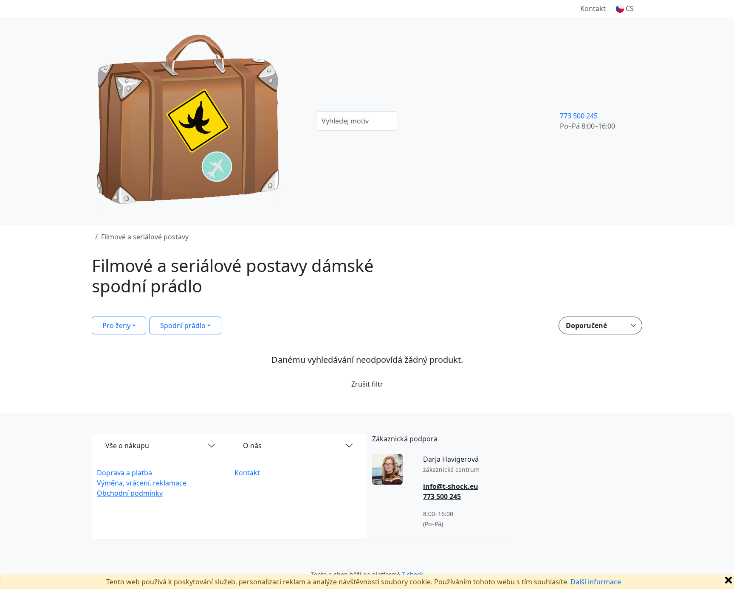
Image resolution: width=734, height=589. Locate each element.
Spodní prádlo (183, 325)
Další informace (595, 581)
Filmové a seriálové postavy (145, 236)
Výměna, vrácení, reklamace (141, 483)
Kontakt (593, 8)
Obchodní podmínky (130, 493)
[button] (625, 8)
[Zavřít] (728, 580)
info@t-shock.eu (450, 486)
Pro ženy (116, 325)
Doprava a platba (124, 472)
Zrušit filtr (367, 384)
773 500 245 (579, 116)
